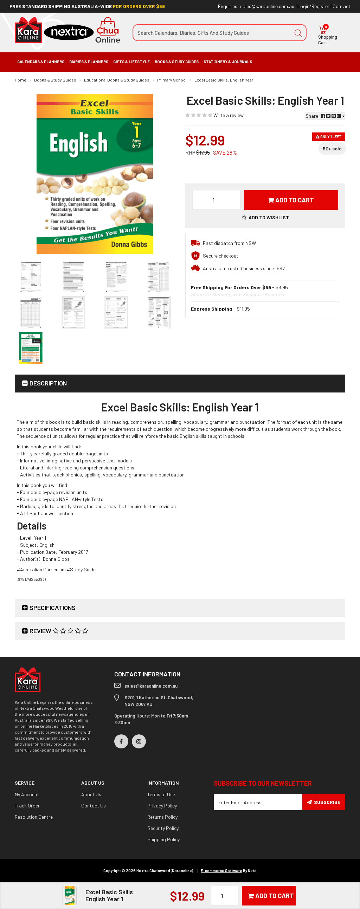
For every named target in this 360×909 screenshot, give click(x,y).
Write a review (228, 115)
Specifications (53, 607)
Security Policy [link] (163, 828)
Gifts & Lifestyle (131, 61)
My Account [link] (27, 794)
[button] (265, 217)
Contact (342, 6)
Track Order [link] (27, 806)
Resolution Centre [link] (34, 817)
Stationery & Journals (228, 61)
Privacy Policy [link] (162, 806)
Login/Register (313, 6)
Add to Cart (294, 200)
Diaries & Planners (88, 61)
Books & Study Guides (177, 61)
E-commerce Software (221, 870)
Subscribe (327, 802)
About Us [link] (91, 794)
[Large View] (31, 277)
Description (48, 383)
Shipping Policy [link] (163, 839)
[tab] (180, 383)
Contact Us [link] (93, 806)
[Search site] (298, 32)
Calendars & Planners (40, 61)
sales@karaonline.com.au (267, 6)
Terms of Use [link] (161, 794)
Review (41, 631)
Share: (313, 116)
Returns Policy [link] (162, 817)
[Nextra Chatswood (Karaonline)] (67, 29)
